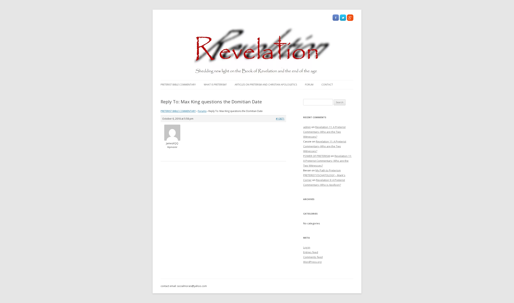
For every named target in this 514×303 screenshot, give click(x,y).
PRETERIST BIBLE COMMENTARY (178, 84)
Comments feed (313, 257)
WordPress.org (312, 262)
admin (307, 127)
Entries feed (310, 252)
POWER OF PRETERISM (316, 156)
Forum (309, 84)
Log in (306, 247)
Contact (327, 84)
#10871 (280, 118)
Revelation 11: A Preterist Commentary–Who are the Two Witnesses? (324, 131)
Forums (202, 111)
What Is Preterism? (215, 84)
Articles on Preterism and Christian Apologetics (266, 84)
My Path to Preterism (328, 170)
